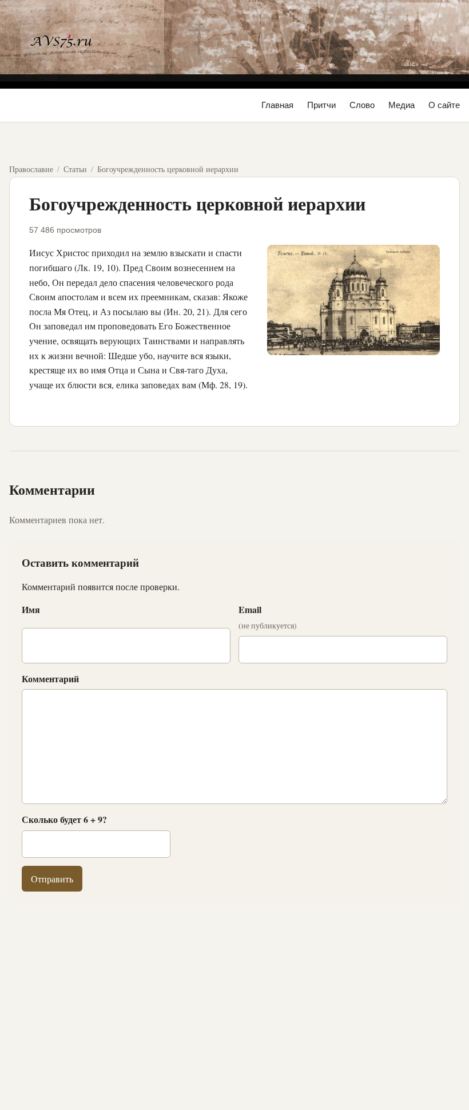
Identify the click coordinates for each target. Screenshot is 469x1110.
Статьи (75, 169)
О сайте (444, 105)
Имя (31, 609)
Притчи (321, 105)
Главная (277, 105)
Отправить (52, 879)
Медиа (401, 105)
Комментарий (50, 678)
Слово (362, 105)
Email (268, 617)
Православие (31, 169)
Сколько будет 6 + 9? (64, 819)
